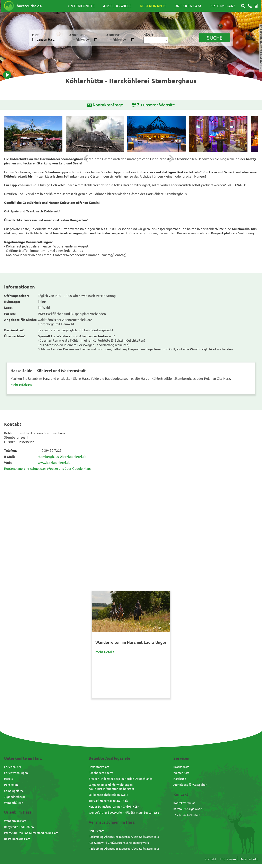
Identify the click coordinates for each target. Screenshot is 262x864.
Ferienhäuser (12, 766)
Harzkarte (179, 778)
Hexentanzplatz (99, 766)
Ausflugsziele (117, 5)
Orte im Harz (222, 5)
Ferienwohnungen (16, 772)
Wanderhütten (13, 802)
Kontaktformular (184, 803)
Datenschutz (249, 859)
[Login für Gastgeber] (256, 6)
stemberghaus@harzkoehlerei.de (62, 456)
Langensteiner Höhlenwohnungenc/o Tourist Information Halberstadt (111, 786)
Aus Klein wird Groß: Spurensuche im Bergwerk (119, 842)
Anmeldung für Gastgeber (190, 784)
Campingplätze (14, 790)
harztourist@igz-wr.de (187, 808)
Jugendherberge (15, 796)
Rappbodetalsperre (101, 772)
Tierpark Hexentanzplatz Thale (108, 800)
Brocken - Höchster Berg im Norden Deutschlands (120, 778)
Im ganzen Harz (43, 39)
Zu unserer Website (156, 104)
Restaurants (153, 5)
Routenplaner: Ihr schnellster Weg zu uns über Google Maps (47, 468)
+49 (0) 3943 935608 (186, 814)
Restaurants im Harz (17, 838)
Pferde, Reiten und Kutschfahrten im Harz (31, 832)
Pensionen (11, 784)
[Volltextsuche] (243, 6)
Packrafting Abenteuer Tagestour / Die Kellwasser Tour (124, 836)
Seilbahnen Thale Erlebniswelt (108, 794)
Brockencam (188, 5)
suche (214, 38)
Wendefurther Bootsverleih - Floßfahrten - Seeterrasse (124, 812)
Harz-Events (96, 830)
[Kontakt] (249, 6)
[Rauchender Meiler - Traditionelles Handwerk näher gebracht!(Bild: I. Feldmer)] (95, 134)
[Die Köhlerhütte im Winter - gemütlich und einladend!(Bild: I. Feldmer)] (156, 134)
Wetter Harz (181, 772)
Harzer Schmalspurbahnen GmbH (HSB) (114, 806)
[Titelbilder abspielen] (7, 75)
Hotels (8, 778)
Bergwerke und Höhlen (19, 827)
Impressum (228, 859)
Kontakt (210, 859)
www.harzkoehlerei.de (54, 462)
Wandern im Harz (15, 820)
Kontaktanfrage (108, 104)
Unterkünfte (81, 5)
